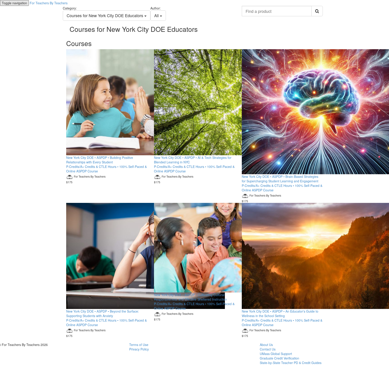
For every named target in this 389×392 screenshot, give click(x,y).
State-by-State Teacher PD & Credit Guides (290, 362)
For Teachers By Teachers (49, 3)
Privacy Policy (139, 349)
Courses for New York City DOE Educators (105, 15)
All (157, 15)
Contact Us (268, 349)
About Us (266, 344)
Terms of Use (138, 344)
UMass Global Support (276, 353)
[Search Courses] (317, 11)
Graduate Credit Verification (279, 358)
